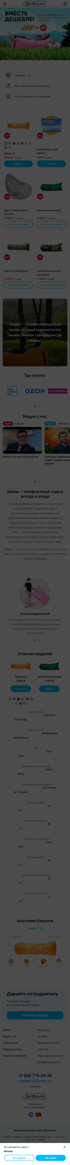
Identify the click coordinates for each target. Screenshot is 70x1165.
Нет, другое (19, 1158)
